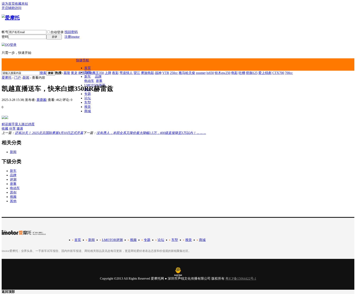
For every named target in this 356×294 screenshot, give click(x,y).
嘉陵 (66, 73)
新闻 (26, 77)
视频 (13, 196)
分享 (12, 128)
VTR (165, 73)
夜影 (115, 73)
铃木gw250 (222, 73)
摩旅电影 (147, 73)
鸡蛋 (31, 124)
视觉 (87, 106)
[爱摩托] (11, 17)
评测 (13, 179)
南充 (81, 73)
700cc (289, 73)
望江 (137, 73)
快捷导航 (82, 60)
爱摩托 (7, 77)
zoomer (201, 73)
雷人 (18, 124)
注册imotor (72, 36)
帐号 (5, 32)
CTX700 (278, 73)
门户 (17, 77)
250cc (174, 73)
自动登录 (57, 32)
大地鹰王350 (95, 73)
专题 (87, 94)
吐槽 (242, 73)
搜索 (43, 73)
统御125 (252, 73)
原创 (13, 192)
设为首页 (8, 3)
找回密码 (71, 32)
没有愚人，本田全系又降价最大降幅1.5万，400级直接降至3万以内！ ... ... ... (151, 133)
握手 (11, 124)
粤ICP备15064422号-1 (240, 278)
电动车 (89, 81)
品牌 (98, 76)
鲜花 (5, 124)
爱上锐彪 (265, 73)
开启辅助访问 (11, 8)
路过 (24, 124)
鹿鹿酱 (41, 99)
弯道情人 (126, 73)
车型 (87, 102)
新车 (87, 76)
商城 (87, 111)
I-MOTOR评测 (112, 240)
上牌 (108, 73)
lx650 (210, 73)
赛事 (99, 81)
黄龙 (74, 73)
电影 (234, 73)
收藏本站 (21, 3)
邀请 (19, 128)
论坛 (87, 98)
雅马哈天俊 (187, 73)
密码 (5, 36)
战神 (158, 73)
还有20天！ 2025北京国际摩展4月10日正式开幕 (49, 133)
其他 (13, 201)
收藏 (5, 128)
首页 (87, 68)
